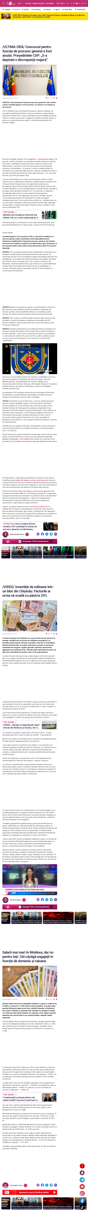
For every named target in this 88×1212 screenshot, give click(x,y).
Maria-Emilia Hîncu (17, 534)
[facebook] (42, 534)
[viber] (56, 98)
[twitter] (51, 98)
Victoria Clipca (15, 900)
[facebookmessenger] (46, 98)
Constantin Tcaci (16, 1185)
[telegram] (54, 98)
